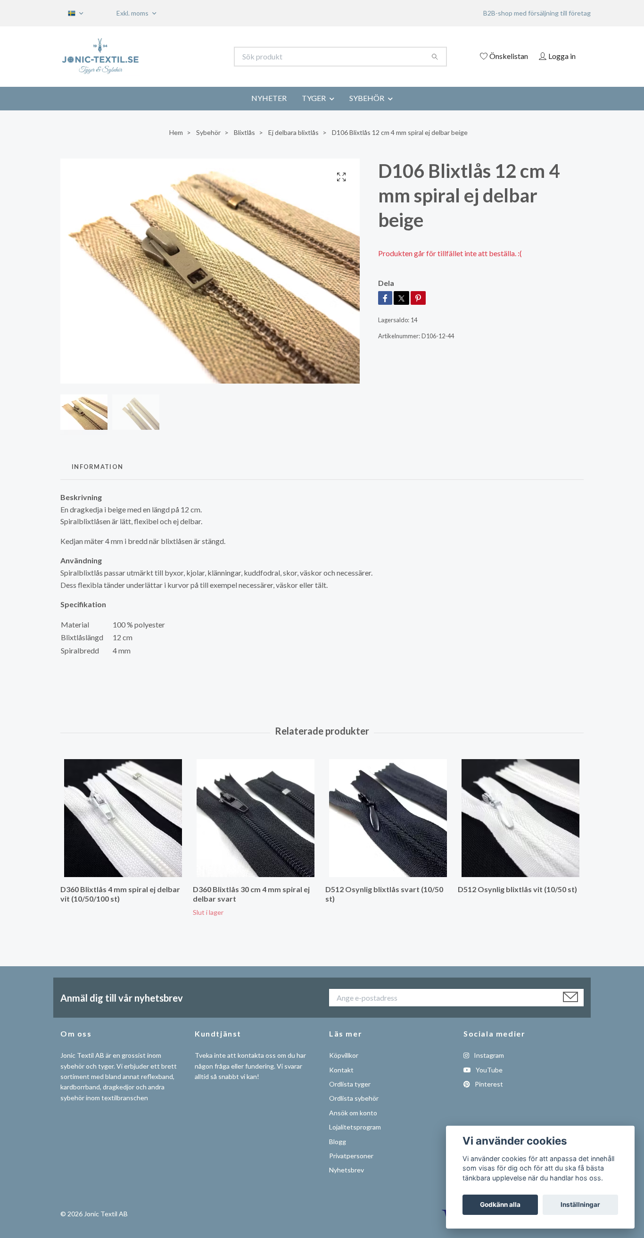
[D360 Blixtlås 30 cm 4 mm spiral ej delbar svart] (255, 818)
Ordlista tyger (350, 1084)
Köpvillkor (343, 1055)
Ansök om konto (353, 1113)
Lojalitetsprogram (355, 1127)
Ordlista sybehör (354, 1098)
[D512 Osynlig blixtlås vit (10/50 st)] (520, 818)
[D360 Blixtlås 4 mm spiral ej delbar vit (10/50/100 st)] (123, 818)
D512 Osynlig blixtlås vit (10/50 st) (517, 889)
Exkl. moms (133, 13)
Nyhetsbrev (346, 1170)
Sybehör (208, 132)
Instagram (488, 1055)
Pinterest (488, 1084)
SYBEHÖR (366, 97)
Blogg (337, 1142)
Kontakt (341, 1070)
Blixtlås (244, 132)
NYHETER (269, 97)
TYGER (314, 97)
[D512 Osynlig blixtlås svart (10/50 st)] (388, 818)
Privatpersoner (351, 1156)
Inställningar (580, 1204)
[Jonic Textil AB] (191, 56)
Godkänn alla (500, 1204)
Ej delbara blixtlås (293, 132)
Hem (176, 132)
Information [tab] (97, 466)
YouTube (488, 1070)
